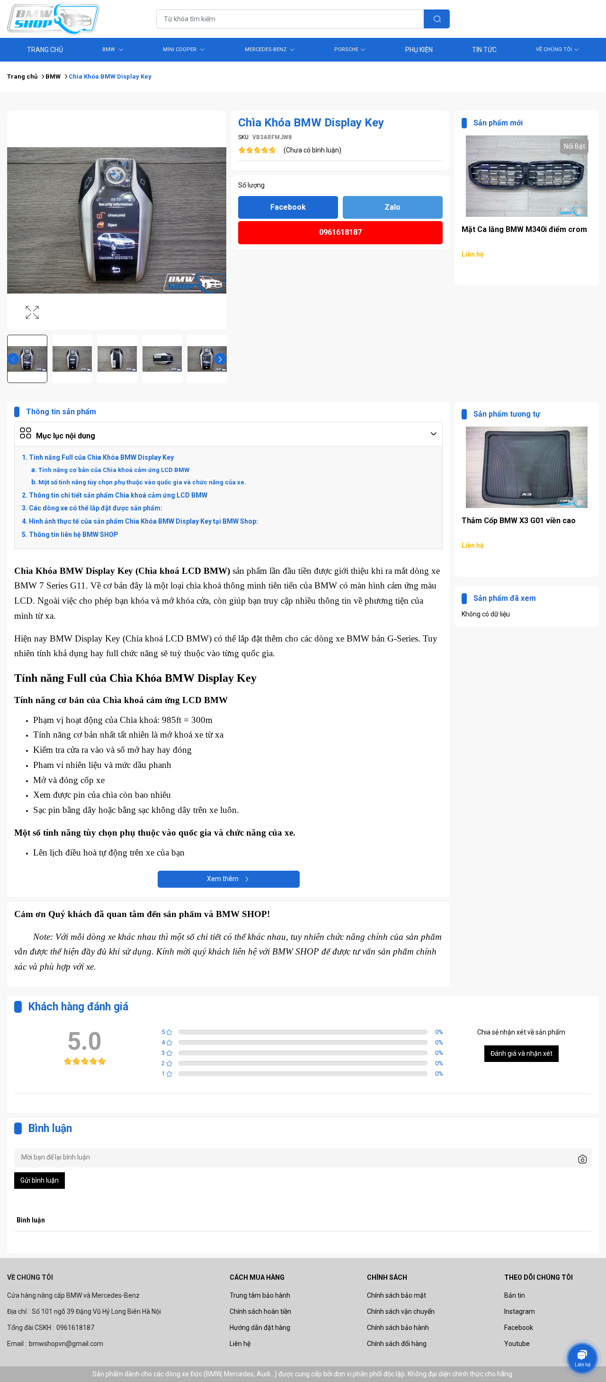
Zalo (392, 207)
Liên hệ (240, 1343)
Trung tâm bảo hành (260, 1295)
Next (220, 359)
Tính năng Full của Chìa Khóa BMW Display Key (101, 457)
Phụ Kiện (419, 49)
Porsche (346, 49)
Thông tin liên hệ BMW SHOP (73, 534)
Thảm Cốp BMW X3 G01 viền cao (519, 229)
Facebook (288, 207)
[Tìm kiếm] (437, 18)
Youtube (517, 1343)
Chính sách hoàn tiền (260, 1311)
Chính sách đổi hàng (397, 1343)
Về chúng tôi (554, 49)
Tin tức (484, 49)
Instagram (519, 1311)
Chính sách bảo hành (398, 1327)
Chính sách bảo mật (396, 1295)
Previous (13, 359)
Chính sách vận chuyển (401, 1311)
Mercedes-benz (266, 49)
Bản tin (514, 1295)
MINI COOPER (180, 49)
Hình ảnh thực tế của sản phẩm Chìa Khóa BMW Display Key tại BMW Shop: (143, 521)
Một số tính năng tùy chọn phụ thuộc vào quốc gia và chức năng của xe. (142, 482)
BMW (109, 49)
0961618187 (340, 232)
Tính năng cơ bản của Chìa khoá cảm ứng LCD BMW (113, 469)
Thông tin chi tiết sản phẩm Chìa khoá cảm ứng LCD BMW (118, 495)
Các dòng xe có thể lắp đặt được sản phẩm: (95, 508)
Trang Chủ (45, 49)
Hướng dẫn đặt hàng (260, 1327)
